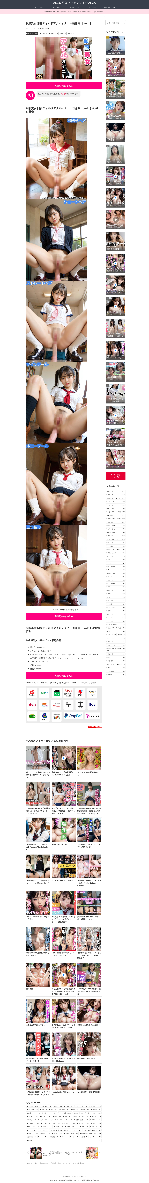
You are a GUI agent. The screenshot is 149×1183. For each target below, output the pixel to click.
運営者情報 (66, 1177)
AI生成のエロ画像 (33, 33)
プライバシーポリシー (79, 1177)
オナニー (63, 33)
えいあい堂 (44, 33)
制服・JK (71, 33)
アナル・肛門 (54, 33)
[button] (123, 22)
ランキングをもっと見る (115, 475)
